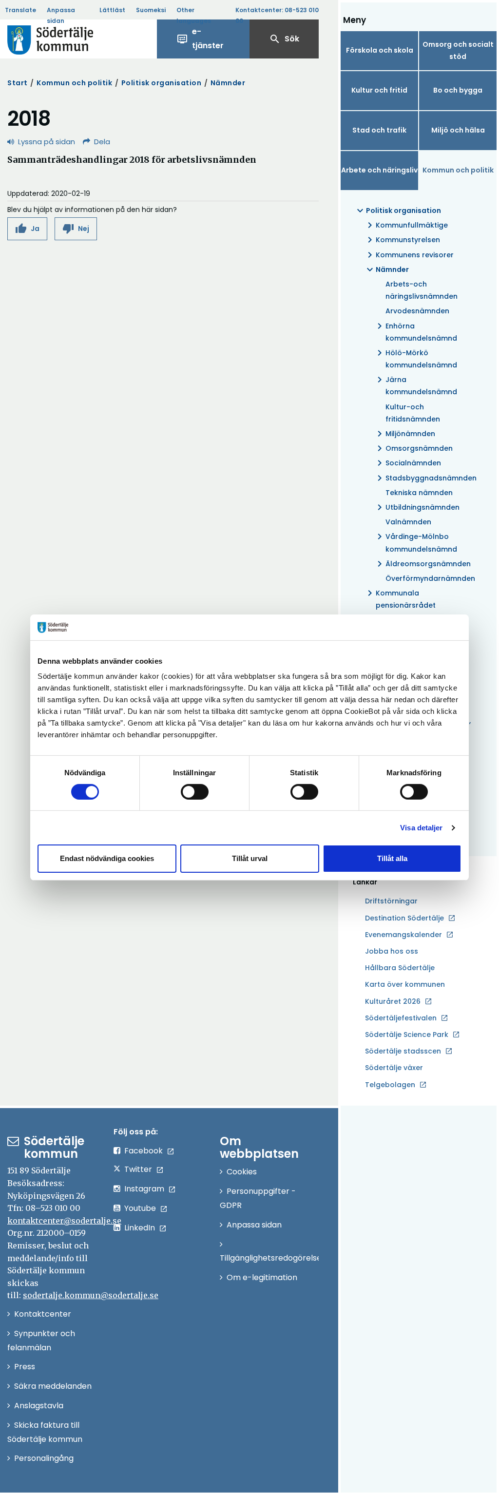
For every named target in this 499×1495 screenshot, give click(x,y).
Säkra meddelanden (53, 1386)
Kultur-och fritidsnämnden (412, 413)
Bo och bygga (457, 90)
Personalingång (44, 1458)
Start (17, 83)
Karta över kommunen (405, 984)
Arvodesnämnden (417, 311)
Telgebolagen (390, 1085)
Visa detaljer (421, 828)
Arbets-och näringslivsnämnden (421, 290)
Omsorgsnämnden (413, 448)
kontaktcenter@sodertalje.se (64, 1221)
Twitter (138, 1169)
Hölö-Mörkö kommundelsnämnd (415, 358)
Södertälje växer (394, 1068)
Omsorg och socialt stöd (458, 50)
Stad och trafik (379, 130)
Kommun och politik (74, 83)
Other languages (193, 15)
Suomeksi (151, 10)
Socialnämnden (407, 463)
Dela (102, 141)
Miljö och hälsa (458, 130)
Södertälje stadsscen (403, 1051)
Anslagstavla (38, 1405)
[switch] (195, 792)
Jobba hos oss (391, 952)
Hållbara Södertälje (400, 968)
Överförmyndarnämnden (430, 578)
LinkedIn (139, 1227)
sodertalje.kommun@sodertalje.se (90, 1295)
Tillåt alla (392, 858)
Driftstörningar (391, 901)
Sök (284, 39)
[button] (27, 228)
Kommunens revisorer (409, 255)
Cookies (242, 1171)
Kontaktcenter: (277, 15)
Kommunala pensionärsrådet (400, 598)
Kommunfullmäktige (406, 225)
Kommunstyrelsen (402, 240)
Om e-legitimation (262, 1277)
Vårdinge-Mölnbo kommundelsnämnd (415, 542)
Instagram (144, 1188)
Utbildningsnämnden (417, 507)
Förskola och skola (379, 50)
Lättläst (112, 10)
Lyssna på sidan (46, 141)
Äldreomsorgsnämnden (422, 564)
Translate (20, 10)
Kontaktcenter (42, 1314)
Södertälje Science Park (406, 1035)
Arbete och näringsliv (379, 170)
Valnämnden (408, 522)
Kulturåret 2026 (393, 1001)
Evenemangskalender (403, 934)
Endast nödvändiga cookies (107, 858)
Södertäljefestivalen (401, 1018)
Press (24, 1366)
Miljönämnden (404, 434)
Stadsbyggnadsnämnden (425, 478)
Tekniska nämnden (419, 493)
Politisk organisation (161, 83)
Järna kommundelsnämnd (415, 385)
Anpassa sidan (61, 15)
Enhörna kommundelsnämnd (415, 331)
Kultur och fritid (379, 90)
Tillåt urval (250, 858)
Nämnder (228, 83)
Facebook (143, 1150)
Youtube (140, 1208)
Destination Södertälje (404, 918)
